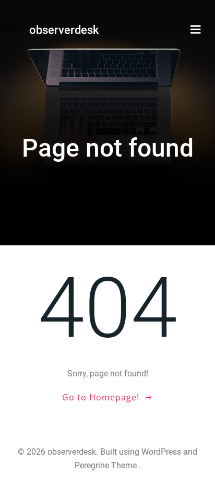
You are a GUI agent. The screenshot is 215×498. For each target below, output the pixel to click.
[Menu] (196, 30)
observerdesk (64, 30)
